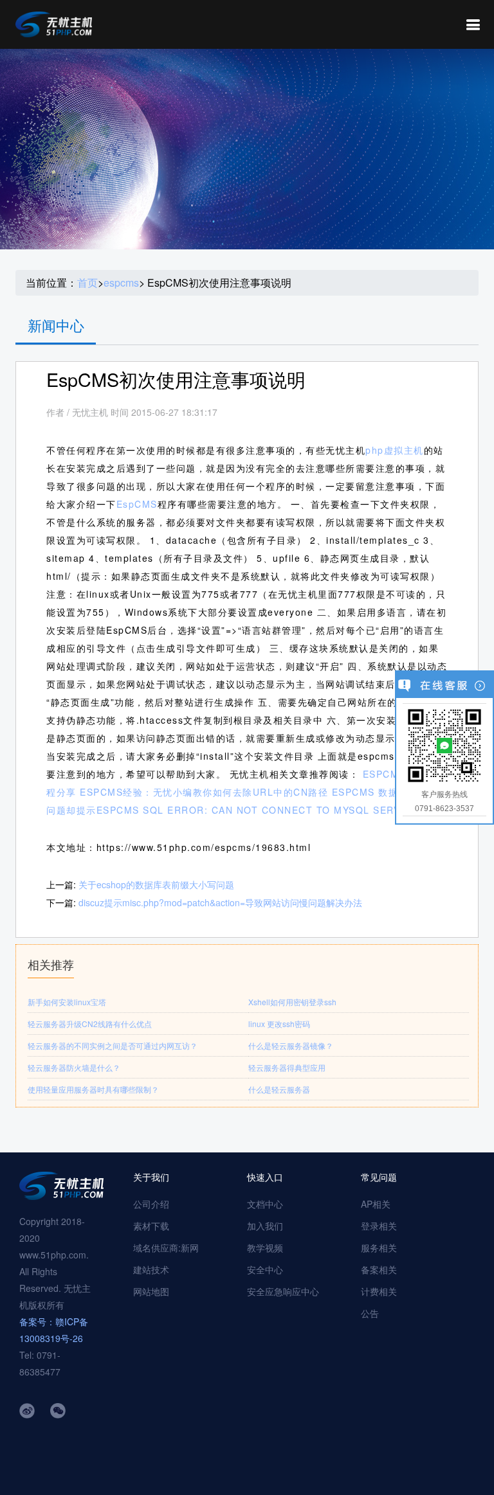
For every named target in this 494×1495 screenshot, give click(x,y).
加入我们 (265, 1225)
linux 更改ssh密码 (279, 1023)
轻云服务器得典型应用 (286, 1067)
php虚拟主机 (394, 449)
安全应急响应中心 (283, 1291)
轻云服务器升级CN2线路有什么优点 (90, 1023)
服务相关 (379, 1247)
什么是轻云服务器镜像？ (290, 1045)
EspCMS (137, 503)
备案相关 (379, 1269)
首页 (87, 283)
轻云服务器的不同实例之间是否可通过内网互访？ (112, 1045)
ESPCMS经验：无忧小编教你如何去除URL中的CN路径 (204, 791)
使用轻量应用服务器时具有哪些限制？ (93, 1089)
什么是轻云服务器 (279, 1089)
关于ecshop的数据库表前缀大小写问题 (156, 884)
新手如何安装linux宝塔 (67, 1001)
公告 (370, 1313)
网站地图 (151, 1291)
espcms (121, 283)
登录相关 (379, 1225)
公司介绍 (151, 1203)
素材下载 (151, 1225)
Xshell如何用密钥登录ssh (292, 1001)
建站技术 (151, 1269)
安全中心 (265, 1269)
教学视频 (265, 1247)
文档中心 (265, 1203)
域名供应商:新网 (166, 1247)
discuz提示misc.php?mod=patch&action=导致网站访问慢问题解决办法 (220, 902)
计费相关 (379, 1291)
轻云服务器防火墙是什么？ (74, 1067)
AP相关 (375, 1203)
